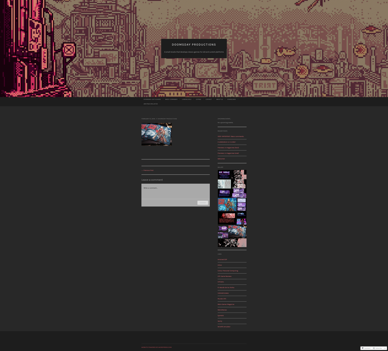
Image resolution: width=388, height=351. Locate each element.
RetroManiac (222, 310)
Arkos (220, 265)
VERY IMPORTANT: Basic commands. (231, 136)
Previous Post (147, 170)
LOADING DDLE (186, 99)
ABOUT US (219, 99)
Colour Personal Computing (228, 271)
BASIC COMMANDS (171, 99)
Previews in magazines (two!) (228, 148)
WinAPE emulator (224, 327)
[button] (224, 174)
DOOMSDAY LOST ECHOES (152, 99)
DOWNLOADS (231, 99)
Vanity (220, 321)
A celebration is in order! (227, 142)
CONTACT (209, 99)
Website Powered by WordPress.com (156, 347)
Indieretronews (223, 293)
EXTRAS (198, 99)
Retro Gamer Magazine (226, 304)
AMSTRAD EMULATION (151, 104)
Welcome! (221, 159)
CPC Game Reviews (224, 276)
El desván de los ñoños (226, 287)
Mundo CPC (222, 299)
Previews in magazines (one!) (228, 153)
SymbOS (221, 315)
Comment (203, 203)
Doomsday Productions (167, 119)
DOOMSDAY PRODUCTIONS (194, 44)
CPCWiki (221, 282)
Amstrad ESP (222, 259)
